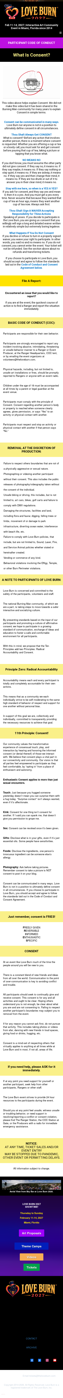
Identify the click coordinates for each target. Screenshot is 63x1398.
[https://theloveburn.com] (31, 11)
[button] (60, 33)
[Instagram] (47, 1360)
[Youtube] (55, 1360)
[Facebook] (32, 1360)
